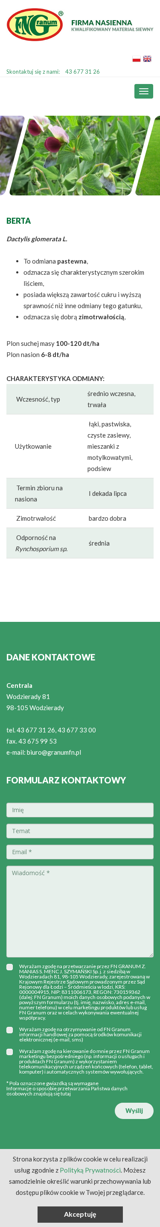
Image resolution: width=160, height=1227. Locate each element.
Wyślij (134, 1110)
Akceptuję (80, 1214)
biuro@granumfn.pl (54, 752)
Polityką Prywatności (90, 1170)
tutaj (66, 1093)
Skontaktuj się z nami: (53, 71)
